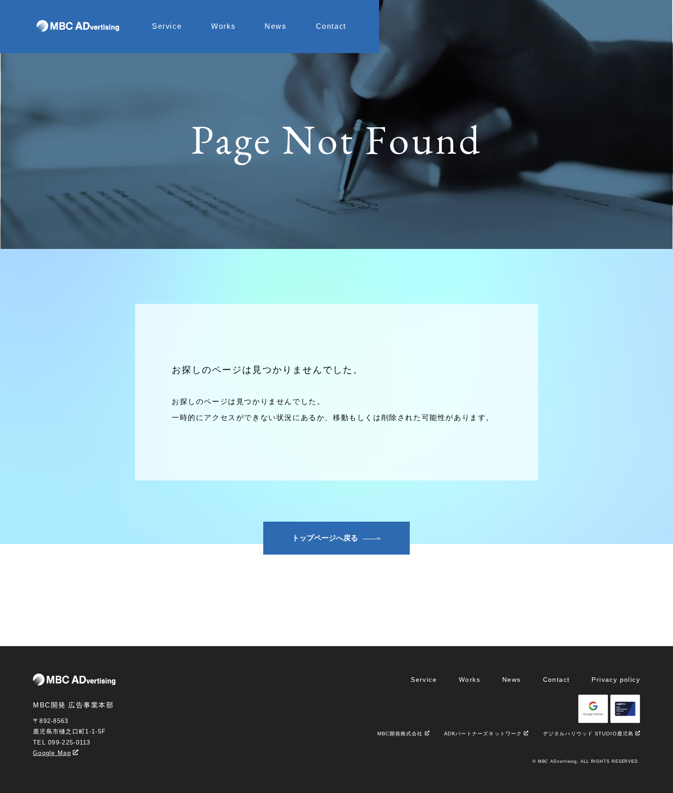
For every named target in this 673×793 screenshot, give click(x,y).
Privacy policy (616, 679)
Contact (331, 26)
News (275, 26)
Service (167, 26)
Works (223, 26)
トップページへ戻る (325, 538)
